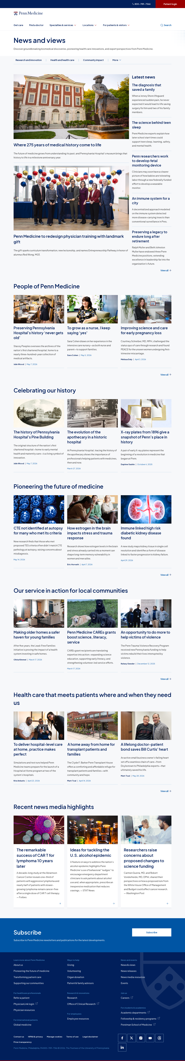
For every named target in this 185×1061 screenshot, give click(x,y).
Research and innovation (29, 60)
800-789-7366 (143, 4)
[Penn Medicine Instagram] (141, 1038)
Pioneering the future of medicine (31, 970)
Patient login (170, 4)
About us (18, 964)
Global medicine (22, 1024)
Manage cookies (54, 1036)
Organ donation (75, 977)
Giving (70, 964)
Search (167, 25)
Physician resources (24, 1010)
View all (164, 270)
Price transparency (23, 1042)
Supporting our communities (29, 983)
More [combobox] (115, 60)
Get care (18, 25)
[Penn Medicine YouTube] (150, 1038)
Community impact (93, 60)
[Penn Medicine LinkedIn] (122, 1047)
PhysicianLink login (24, 1003)
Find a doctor (36, 25)
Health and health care (62, 60)
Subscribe (151, 932)
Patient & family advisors (80, 983)
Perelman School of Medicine (136, 1024)
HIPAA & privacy (35, 1036)
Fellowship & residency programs (138, 1018)
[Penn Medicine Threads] (159, 1038)
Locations (88, 25)
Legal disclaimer (90, 1036)
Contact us (19, 1036)
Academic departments (133, 1012)
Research (72, 997)
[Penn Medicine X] (131, 1038)
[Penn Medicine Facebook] (122, 1038)
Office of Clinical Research (81, 1003)
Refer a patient (21, 997)
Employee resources (78, 1018)
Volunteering (74, 970)
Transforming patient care (27, 977)
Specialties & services (61, 25)
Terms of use (72, 1036)
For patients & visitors (115, 25)
